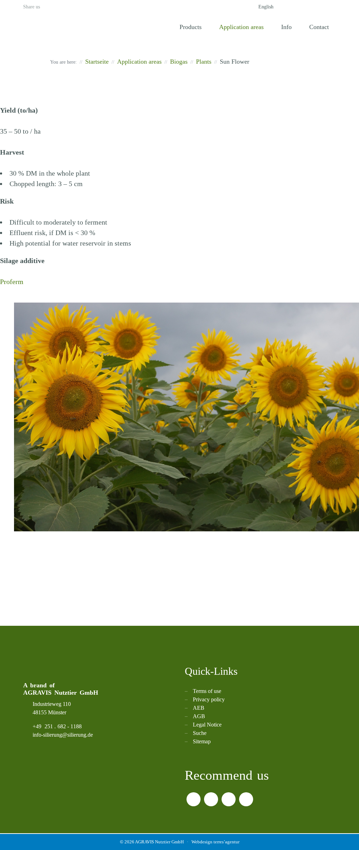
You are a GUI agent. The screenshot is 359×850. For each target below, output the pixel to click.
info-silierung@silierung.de (63, 735)
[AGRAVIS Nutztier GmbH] (67, 26)
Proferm (11, 281)
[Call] (304, 7)
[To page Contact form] (318, 7)
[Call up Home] (158, 27)
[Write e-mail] (332, 7)
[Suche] (290, 7)
